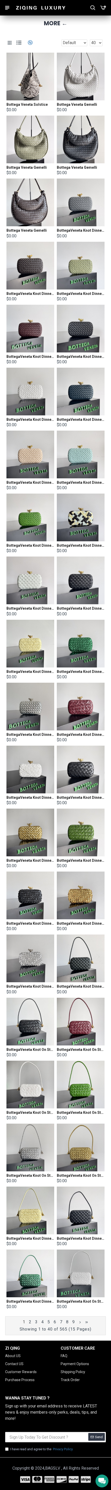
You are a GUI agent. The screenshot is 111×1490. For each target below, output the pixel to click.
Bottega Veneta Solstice (27, 104)
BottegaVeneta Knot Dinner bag (81, 230)
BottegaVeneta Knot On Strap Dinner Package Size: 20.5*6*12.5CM (30, 1050)
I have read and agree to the (41, 1449)
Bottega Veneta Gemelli (77, 104)
